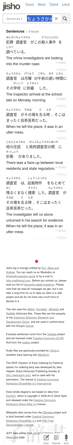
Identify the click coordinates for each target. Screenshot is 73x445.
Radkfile (10, 313)
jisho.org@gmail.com (18, 280)
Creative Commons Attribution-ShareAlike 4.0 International (32, 381)
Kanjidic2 (41, 309)
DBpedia (48, 412)
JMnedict (53, 309)
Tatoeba (62, 62)
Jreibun (26, 342)
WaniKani (43, 355)
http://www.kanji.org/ (18, 375)
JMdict (31, 309)
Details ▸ (61, 69)
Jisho (11, 6)
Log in (66, 4)
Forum (30, 4)
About (41, 4)
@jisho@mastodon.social (20, 276)
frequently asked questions (39, 284)
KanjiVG (11, 396)
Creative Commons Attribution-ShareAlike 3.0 (30, 418)
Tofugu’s (54, 350)
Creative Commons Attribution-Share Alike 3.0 (31, 402)
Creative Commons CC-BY (48, 338)
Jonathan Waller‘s (43, 433)
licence (29, 326)
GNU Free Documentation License (30, 423)
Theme (53, 4)
